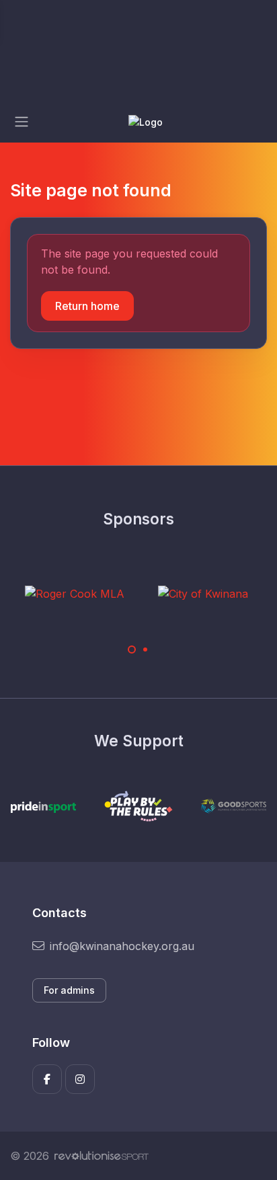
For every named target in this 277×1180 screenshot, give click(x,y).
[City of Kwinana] (203, 593)
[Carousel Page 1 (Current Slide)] (132, 649)
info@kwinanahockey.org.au (122, 946)
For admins (69, 990)
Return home (87, 306)
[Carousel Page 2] (145, 649)
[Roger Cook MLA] (74, 593)
